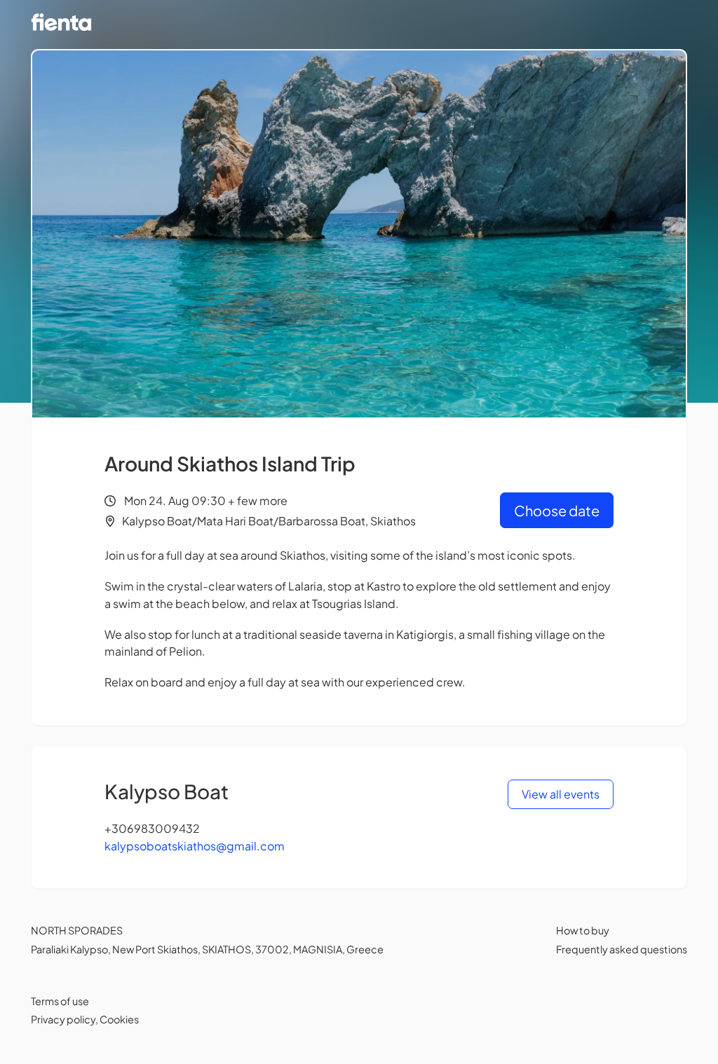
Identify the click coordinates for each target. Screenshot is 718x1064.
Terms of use (60, 1001)
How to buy (582, 930)
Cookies (119, 1019)
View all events (561, 794)
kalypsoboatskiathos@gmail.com (194, 845)
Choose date (557, 510)
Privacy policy (63, 1019)
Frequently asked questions (621, 949)
